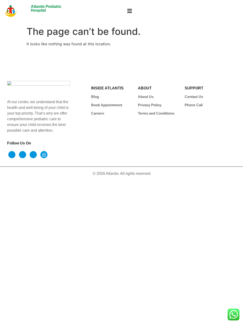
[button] (129, 11)
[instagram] (43, 154)
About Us (146, 97)
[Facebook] (11, 154)
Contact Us (194, 97)
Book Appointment (106, 105)
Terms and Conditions (156, 113)
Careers (97, 113)
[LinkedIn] (33, 154)
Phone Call (194, 105)
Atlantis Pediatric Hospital (46, 8)
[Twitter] (22, 154)
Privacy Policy (149, 105)
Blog (95, 97)
